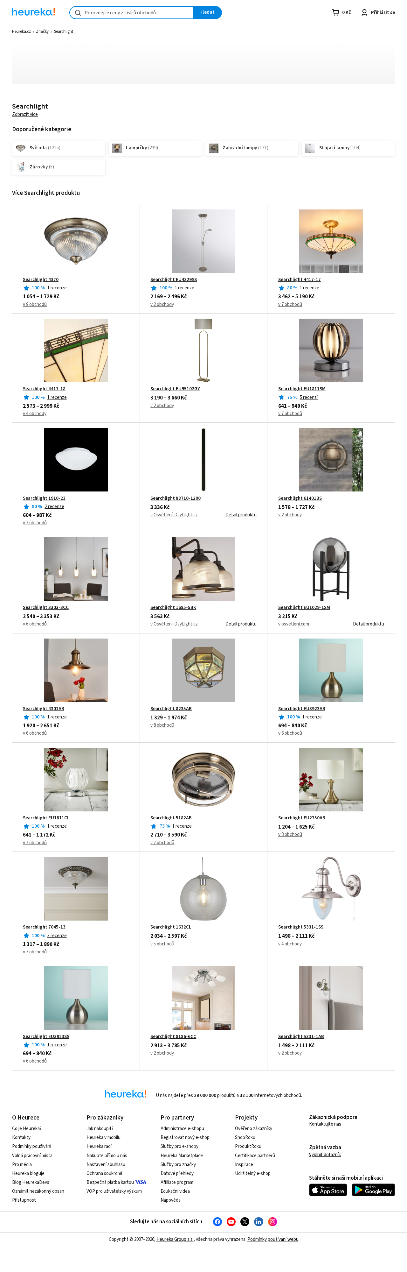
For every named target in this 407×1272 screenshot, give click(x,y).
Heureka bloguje (28, 1173)
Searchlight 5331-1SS (300, 927)
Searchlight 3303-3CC (46, 607)
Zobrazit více (25, 114)
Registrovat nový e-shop (185, 1137)
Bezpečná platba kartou (110, 1182)
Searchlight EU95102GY (175, 389)
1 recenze (57, 288)
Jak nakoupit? (100, 1128)
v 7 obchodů (290, 304)
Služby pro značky (178, 1164)
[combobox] (131, 12)
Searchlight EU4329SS (173, 280)
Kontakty (21, 1137)
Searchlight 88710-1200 (175, 498)
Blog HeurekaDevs (30, 1182)
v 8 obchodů (162, 725)
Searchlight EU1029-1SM (304, 607)
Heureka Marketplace (182, 1155)
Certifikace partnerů (255, 1155)
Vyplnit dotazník (325, 1154)
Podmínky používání (31, 1146)
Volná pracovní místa (32, 1155)
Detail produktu (241, 515)
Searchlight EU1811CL (46, 818)
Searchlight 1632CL (170, 927)
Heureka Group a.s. (175, 1239)
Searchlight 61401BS (300, 498)
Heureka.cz (21, 31)
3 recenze (57, 935)
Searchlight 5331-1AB (301, 1037)
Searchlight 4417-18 (44, 389)
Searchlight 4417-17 (299, 280)
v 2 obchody (162, 304)
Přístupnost (24, 1200)
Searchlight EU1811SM (302, 389)
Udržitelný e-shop (253, 1173)
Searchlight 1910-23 (44, 498)
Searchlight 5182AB (171, 818)
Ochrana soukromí (104, 1173)
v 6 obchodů (35, 624)
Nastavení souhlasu (105, 1164)
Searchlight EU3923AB (301, 709)
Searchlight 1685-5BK (173, 607)
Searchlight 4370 (41, 280)
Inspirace (244, 1164)
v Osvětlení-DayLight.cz (174, 515)
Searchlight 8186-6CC (173, 1037)
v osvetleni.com (293, 624)
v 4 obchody (34, 413)
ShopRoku (245, 1137)
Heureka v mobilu (103, 1137)
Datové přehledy (177, 1173)
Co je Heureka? (27, 1128)
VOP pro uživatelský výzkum (114, 1191)
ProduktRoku (248, 1146)
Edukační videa (175, 1191)
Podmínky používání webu (273, 1239)
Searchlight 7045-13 (44, 927)
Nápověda (171, 1200)
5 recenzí (309, 397)
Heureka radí (99, 1146)
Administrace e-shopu (182, 1128)
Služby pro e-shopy (179, 1146)
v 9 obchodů (35, 304)
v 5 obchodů (162, 944)
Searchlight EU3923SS (46, 1037)
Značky (42, 31)
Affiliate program (177, 1182)
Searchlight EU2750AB (301, 818)
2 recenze (54, 506)
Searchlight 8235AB (171, 709)
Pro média (22, 1164)
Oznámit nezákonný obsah (38, 1191)
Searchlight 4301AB (43, 709)
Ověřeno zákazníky (253, 1128)
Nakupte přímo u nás (106, 1155)
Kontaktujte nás (325, 1124)
